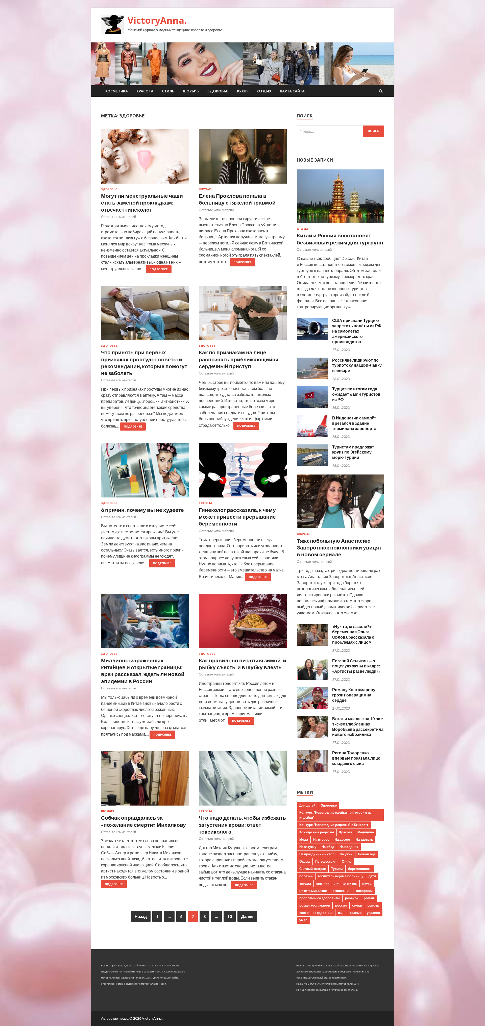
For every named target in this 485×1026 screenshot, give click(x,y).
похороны (364, 891)
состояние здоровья (316, 913)
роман (369, 898)
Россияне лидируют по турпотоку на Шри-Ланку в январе (357, 365)
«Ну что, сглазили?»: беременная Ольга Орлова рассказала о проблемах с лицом (353, 634)
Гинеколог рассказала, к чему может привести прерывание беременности (237, 517)
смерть (373, 905)
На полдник (349, 847)
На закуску (307, 847)
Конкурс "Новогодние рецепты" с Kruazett (333, 825)
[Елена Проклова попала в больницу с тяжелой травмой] (243, 158)
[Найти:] (340, 131)
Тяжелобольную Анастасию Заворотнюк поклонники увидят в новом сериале (339, 547)
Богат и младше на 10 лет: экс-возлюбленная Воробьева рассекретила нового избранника (357, 726)
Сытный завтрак (312, 869)
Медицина (365, 832)
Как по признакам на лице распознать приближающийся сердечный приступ (238, 359)
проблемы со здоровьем (319, 898)
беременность (359, 869)
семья (357, 905)
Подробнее (159, 269)
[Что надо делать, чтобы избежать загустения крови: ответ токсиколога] (243, 780)
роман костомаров (314, 905)
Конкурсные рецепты (316, 832)
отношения (341, 891)
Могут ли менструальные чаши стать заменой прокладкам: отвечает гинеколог (142, 202)
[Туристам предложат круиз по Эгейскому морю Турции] (312, 464)
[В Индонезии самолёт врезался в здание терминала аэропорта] (312, 435)
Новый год (366, 854)
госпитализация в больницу (340, 876)
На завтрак (364, 839)
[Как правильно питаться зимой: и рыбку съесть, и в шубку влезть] (243, 623)
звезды (305, 883)
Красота (144, 91)
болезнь (306, 876)
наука (366, 883)
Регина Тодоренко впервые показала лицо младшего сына (356, 758)
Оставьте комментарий (118, 217)
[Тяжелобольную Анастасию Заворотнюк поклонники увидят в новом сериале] (340, 529)
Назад (141, 916)
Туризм (337, 869)
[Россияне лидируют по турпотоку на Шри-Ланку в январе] (312, 377)
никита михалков (313, 891)
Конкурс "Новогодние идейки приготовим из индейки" (335, 814)
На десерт (342, 839)
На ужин (346, 854)
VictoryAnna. (157, 20)
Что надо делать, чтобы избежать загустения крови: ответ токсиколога (242, 824)
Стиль (168, 91)
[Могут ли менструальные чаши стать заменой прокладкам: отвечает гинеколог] (145, 158)
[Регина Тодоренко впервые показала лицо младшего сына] (312, 770)
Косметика (116, 91)
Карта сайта (292, 91)
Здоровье (217, 91)
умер (303, 920)
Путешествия (325, 861)
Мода (303, 839)
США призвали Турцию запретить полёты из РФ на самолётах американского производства (356, 331)
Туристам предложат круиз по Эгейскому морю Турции (353, 452)
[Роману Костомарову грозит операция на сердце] (312, 707)
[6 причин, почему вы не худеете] (145, 472)
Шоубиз (191, 91)
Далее (247, 916)
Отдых (264, 91)
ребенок (351, 898)
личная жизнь (345, 883)
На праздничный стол (316, 854)
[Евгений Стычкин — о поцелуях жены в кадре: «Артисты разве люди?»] (312, 678)
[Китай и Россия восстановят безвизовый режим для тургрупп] (340, 224)
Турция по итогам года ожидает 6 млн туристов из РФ (356, 394)
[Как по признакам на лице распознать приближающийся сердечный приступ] (243, 315)
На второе (321, 839)
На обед (328, 847)
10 (229, 916)
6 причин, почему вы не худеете (142, 510)
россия (341, 905)
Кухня (243, 91)
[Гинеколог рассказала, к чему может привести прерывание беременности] (243, 472)
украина (373, 913)
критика (322, 883)
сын (341, 913)
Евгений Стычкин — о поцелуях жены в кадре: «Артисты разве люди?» (356, 666)
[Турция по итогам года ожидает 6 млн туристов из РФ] (312, 406)
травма (355, 913)
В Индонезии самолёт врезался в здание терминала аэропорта (354, 423)
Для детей (307, 805)
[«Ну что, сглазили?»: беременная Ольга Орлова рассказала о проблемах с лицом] (312, 644)
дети (372, 876)
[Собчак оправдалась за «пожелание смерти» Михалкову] (145, 780)
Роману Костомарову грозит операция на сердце (353, 695)
